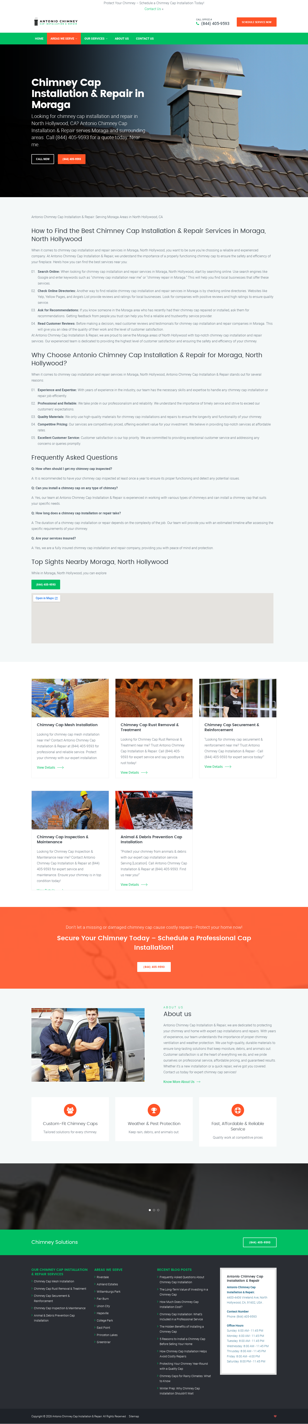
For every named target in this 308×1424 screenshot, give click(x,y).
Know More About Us (178, 1081)
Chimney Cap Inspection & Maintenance (59, 1308)
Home (39, 38)
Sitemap (134, 1416)
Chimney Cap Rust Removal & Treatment (60, 1289)
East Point (103, 1328)
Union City (103, 1306)
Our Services (94, 38)
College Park (105, 1320)
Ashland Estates (107, 1284)
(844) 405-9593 (215, 23)
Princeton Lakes (107, 1335)
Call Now (42, 159)
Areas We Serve (62, 38)
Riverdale (103, 1277)
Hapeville (103, 1313)
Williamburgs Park (108, 1291)
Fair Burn (103, 1299)
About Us (122, 38)
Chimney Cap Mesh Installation (54, 1281)
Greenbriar (104, 1342)
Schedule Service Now (257, 22)
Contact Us (153, 8)
